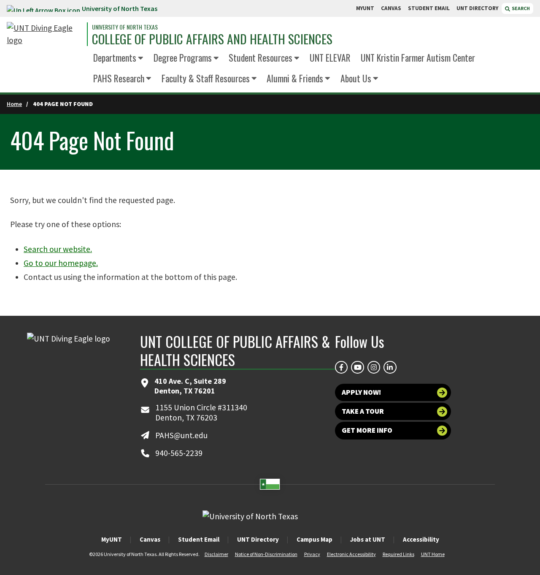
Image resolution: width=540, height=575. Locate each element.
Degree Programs (183, 57)
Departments (114, 57)
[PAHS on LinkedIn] (389, 367)
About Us (355, 78)
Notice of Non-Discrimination (266, 554)
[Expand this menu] (140, 59)
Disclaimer (216, 554)
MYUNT (365, 8)
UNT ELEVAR (330, 57)
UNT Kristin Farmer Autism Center (418, 57)
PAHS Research (118, 78)
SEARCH (520, 8)
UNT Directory (258, 539)
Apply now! (361, 392)
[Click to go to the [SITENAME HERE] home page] (45, 34)
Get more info (367, 430)
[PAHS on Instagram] (373, 367)
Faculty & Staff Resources (206, 78)
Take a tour (363, 411)
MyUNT (111, 539)
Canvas (150, 539)
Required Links (398, 554)
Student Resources (260, 57)
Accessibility (421, 539)
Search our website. (58, 249)
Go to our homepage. (61, 263)
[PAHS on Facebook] (341, 367)
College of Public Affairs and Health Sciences (212, 39)
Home (14, 104)
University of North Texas (119, 8)
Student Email (198, 539)
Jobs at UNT (367, 539)
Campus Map (314, 539)
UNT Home (433, 554)
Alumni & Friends (295, 78)
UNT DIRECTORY (477, 8)
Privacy (312, 554)
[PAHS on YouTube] (357, 367)
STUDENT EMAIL (429, 8)
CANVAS (391, 8)
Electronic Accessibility (351, 554)
